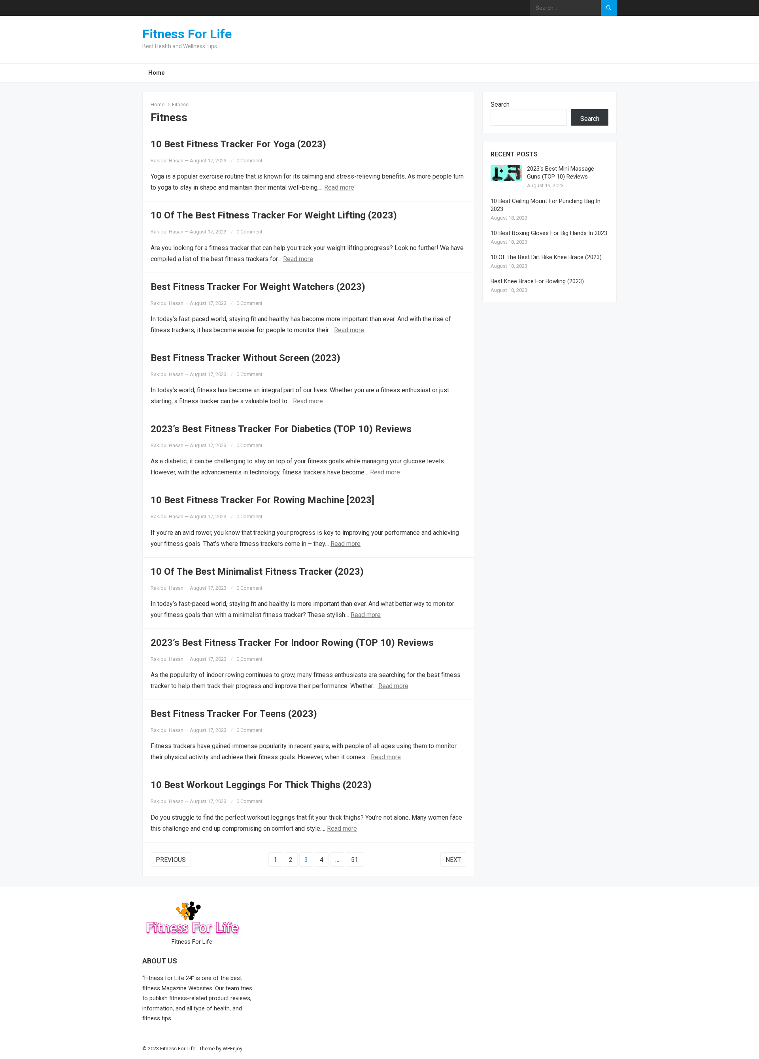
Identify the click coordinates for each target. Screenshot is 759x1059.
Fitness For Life (187, 34)
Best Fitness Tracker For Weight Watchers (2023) (258, 286)
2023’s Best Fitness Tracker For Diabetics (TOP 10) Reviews (281, 429)
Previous (171, 859)
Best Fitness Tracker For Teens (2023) (234, 713)
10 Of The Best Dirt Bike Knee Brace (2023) (546, 257)
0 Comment (249, 161)
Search (500, 104)
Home (156, 72)
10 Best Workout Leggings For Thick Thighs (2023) (261, 784)
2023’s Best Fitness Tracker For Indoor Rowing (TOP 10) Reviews (292, 642)
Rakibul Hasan (167, 161)
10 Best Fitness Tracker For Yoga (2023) (238, 144)
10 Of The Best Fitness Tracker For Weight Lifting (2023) (274, 215)
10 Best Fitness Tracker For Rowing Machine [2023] (262, 500)
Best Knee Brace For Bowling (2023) (537, 281)
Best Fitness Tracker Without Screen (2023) (245, 357)
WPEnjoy (232, 1048)
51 (354, 859)
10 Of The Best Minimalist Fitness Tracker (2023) (257, 571)
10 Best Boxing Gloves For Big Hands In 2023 (549, 233)
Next (453, 859)
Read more (339, 187)
